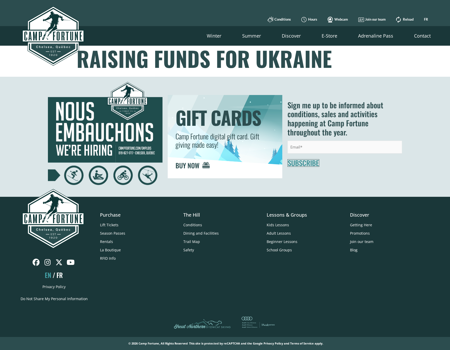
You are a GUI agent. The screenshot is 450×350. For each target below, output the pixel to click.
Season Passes (112, 233)
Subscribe (303, 163)
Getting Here (361, 224)
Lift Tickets (109, 224)
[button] (214, 36)
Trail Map (191, 241)
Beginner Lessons (282, 241)
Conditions (282, 19)
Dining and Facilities (201, 233)
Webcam (341, 19)
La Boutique (110, 249)
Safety (188, 249)
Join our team (375, 19)
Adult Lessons (279, 233)
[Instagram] (47, 262)
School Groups (279, 249)
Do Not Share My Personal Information (54, 298)
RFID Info (108, 258)
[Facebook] (36, 262)
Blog (354, 249)
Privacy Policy (54, 286)
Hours (312, 19)
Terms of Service (302, 343)
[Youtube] (70, 262)
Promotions (360, 233)
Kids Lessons (278, 224)
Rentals (106, 241)
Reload (408, 19)
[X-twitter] (59, 262)
